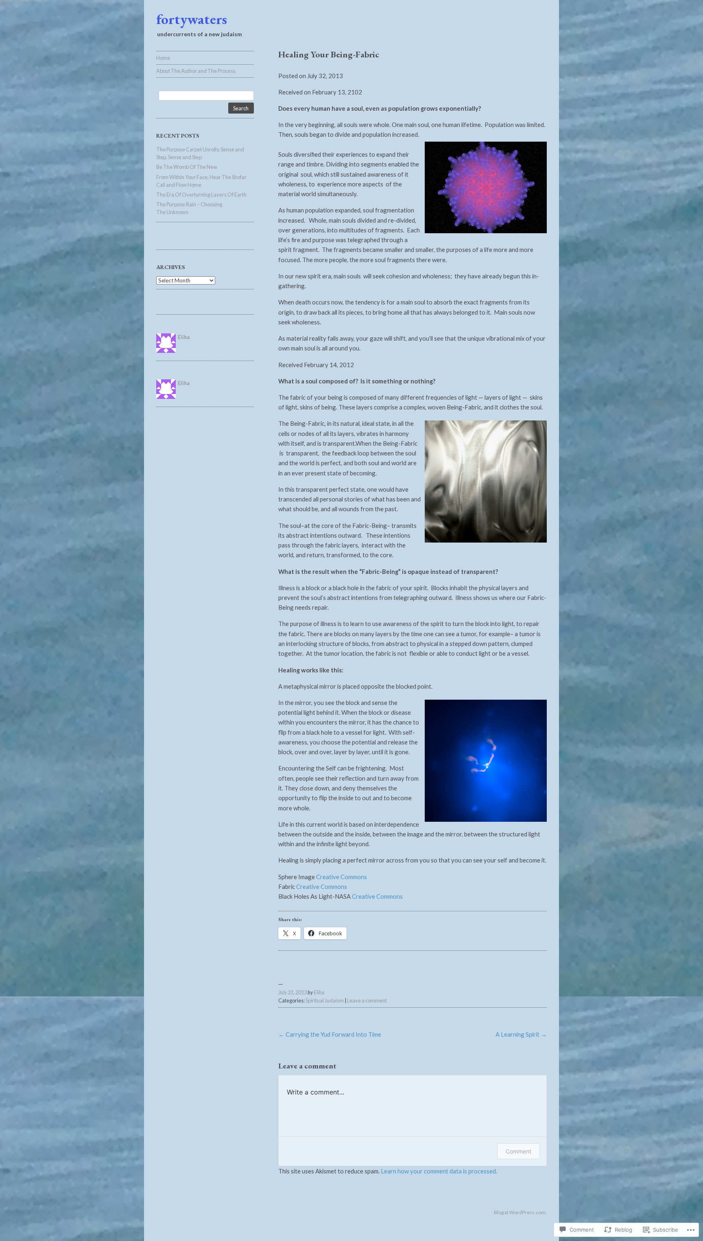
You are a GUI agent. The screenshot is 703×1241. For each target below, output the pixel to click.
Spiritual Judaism (325, 1000)
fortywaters (191, 18)
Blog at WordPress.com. (520, 1212)
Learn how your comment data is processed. (439, 1171)
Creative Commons (341, 876)
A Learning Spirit (521, 1034)
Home (163, 58)
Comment (518, 1151)
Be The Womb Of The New (186, 167)
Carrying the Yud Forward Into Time (329, 1034)
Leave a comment (367, 1000)
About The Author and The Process (196, 71)
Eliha (319, 992)
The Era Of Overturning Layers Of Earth (201, 194)
